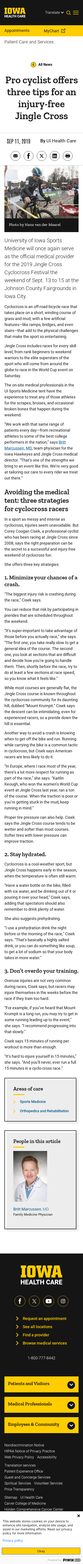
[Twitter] (34, 1301)
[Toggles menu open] (76, 12)
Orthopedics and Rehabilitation (44, 1111)
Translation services (20, 1465)
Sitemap (10, 1497)
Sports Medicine (33, 1102)
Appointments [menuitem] (16, 30)
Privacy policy (13, 1540)
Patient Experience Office (23, 1471)
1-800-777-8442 (41, 1358)
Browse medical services (45, 1343)
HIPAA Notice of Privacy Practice (29, 1451)
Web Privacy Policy (19, 1457)
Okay (41, 1551)
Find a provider (36, 1335)
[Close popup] (78, 1515)
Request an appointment (44, 1318)
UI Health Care (31, 1497)
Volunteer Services (48, 1483)
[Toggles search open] (69, 12)
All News (45, 64)
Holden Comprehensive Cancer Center (33, 1509)
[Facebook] (19, 1301)
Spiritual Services (17, 1483)
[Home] (17, 12)
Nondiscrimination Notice (24, 1445)
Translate (52, 12)
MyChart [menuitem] (51, 31)
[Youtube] (48, 1301)
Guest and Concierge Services (27, 1477)
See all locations (37, 1326)
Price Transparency (19, 1489)
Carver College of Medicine (25, 1503)
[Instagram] (63, 1301)
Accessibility (47, 1457)
